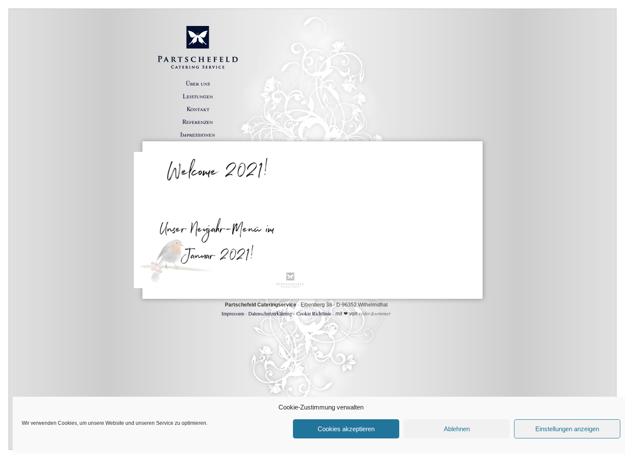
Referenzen (197, 121)
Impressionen (197, 134)
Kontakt (198, 109)
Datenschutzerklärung (270, 313)
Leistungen (198, 96)
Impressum (233, 313)
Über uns (198, 83)
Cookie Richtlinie (313, 313)
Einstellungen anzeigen (567, 428)
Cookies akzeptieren (346, 428)
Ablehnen (457, 428)
